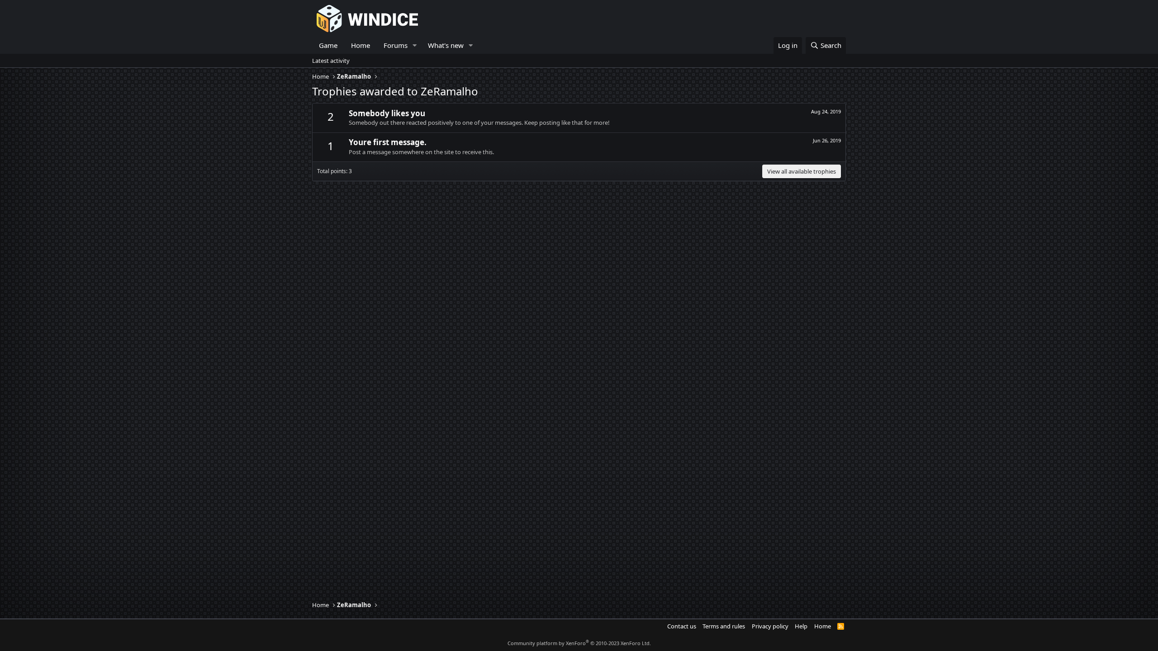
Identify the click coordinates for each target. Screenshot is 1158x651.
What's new (446, 45)
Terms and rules (723, 626)
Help (801, 626)
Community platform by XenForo (579, 643)
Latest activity (331, 61)
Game (328, 45)
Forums (396, 45)
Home (360, 45)
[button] (414, 45)
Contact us (681, 626)
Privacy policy (770, 626)
